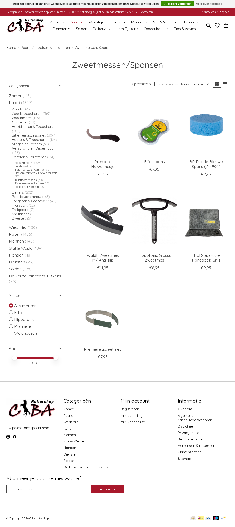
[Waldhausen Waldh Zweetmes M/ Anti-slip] (102, 219)
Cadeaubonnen (156, 29)
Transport (20, 205)
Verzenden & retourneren (198, 445)
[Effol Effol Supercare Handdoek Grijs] (206, 219)
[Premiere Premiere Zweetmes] (102, 313)
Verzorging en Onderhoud (32, 148)
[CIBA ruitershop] (26, 25)
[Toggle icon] (208, 25)
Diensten (17, 261)
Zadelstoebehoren (27, 113)
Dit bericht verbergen (177, 3)
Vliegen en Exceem (27, 144)
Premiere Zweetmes (102, 349)
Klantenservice (189, 452)
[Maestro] (216, 518)
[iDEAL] (201, 518)
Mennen (16, 240)
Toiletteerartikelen (26, 180)
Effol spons (154, 161)
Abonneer (107, 489)
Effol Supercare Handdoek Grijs (206, 257)
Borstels (20, 166)
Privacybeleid (188, 433)
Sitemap (184, 458)
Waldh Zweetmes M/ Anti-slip (103, 257)
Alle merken (25, 305)
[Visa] (208, 518)
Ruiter (14, 234)
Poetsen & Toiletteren (53, 47)
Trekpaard (20, 210)
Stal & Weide (20, 248)
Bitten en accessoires (29, 135)
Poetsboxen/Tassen (27, 186)
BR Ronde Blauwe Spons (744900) (206, 164)
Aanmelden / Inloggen (215, 12)
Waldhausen (25, 333)
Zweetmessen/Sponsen (29, 183)
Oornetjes (20, 122)
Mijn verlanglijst (133, 422)
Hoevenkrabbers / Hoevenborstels (36, 173)
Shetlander (20, 214)
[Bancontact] (223, 518)
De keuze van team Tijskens (115, 29)
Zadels (17, 109)
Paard (26, 47)
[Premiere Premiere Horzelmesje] (102, 125)
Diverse (18, 218)
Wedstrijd (18, 227)
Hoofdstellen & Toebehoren (34, 126)
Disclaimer (186, 426)
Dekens (18, 192)
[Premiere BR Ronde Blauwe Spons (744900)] (206, 125)
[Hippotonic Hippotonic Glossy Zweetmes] (154, 219)
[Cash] (193, 518)
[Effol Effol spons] (154, 125)
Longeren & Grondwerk (30, 201)
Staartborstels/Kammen (30, 169)
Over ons (185, 409)
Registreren (130, 409)
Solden (81, 29)
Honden (16, 254)
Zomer (15, 95)
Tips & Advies (185, 29)
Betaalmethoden (191, 439)
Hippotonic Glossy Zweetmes (154, 257)
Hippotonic (24, 319)
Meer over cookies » (209, 3)
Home (11, 47)
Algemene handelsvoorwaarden (195, 417)
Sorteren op (168, 84)
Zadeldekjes (21, 118)
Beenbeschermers (26, 196)
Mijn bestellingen (133, 415)
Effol (18, 312)
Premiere (22, 326)
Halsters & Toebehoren (30, 139)
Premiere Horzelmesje (103, 164)
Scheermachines (25, 162)
